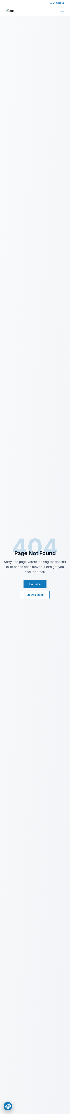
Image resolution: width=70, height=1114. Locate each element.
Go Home (35, 584)
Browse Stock (35, 594)
